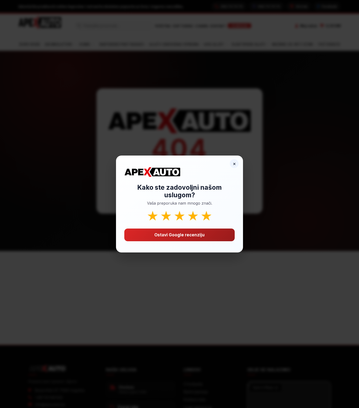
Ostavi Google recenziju (179, 234)
